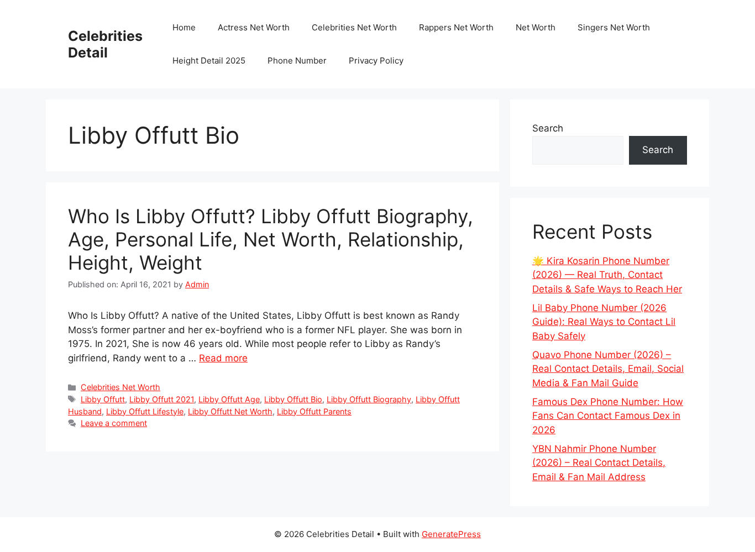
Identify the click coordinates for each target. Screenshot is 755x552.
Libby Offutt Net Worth (230, 411)
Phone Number (297, 60)
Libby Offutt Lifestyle (144, 411)
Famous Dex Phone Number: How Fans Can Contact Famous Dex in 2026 (607, 415)
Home (184, 27)
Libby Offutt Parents (314, 411)
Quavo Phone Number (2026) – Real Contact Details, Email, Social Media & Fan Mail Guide (608, 368)
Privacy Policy (376, 60)
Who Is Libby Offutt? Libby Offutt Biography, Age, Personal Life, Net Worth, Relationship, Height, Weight (270, 239)
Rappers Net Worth (456, 27)
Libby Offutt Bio (293, 399)
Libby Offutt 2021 (161, 399)
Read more (223, 358)
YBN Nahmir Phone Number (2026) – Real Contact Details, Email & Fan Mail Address (598, 462)
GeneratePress (451, 534)
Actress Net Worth (254, 27)
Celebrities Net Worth (354, 27)
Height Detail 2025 (208, 60)
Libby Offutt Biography (369, 399)
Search (547, 128)
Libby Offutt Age (229, 399)
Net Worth (535, 27)
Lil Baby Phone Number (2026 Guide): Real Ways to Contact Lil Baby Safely (603, 321)
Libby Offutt (103, 399)
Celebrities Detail (105, 44)
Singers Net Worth (614, 27)
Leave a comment (114, 423)
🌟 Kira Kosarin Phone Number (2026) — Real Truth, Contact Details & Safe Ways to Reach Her (607, 275)
